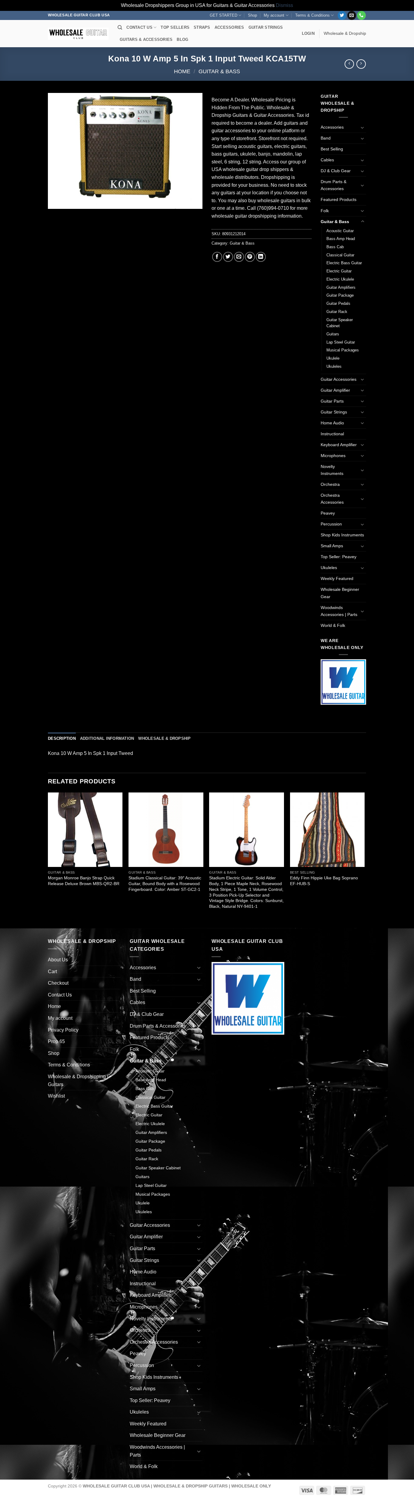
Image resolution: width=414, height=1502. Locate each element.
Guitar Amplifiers (341, 287)
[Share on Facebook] (217, 257)
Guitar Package (340, 295)
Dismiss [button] (284, 5)
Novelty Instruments (332, 470)
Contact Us (60, 994)
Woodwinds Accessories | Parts (339, 611)
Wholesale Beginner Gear (340, 593)
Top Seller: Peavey (338, 556)
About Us (58, 959)
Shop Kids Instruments (342, 534)
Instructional (332, 433)
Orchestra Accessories (332, 499)
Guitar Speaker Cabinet (339, 323)
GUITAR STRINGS (266, 27)
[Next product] (349, 64)
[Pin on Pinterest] (250, 257)
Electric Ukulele (340, 279)
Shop (252, 15)
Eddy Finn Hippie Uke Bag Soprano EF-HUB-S (324, 880)
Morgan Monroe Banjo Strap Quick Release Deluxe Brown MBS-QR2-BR (83, 880)
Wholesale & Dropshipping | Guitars (78, 1080)
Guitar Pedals (338, 303)
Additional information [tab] (107, 738)
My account (274, 15)
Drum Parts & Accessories (333, 185)
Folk (325, 210)
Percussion (331, 524)
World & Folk (333, 625)
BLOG (182, 39)
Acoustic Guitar (340, 231)
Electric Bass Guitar (344, 263)
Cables (327, 159)
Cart (52, 971)
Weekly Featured (337, 578)
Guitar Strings (334, 412)
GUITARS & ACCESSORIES (146, 39)
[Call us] (361, 15)
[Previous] (48, 859)
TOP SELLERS (175, 27)
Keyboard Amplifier (339, 444)
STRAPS (202, 27)
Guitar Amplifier (335, 390)
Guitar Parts (332, 401)
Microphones (333, 455)
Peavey (328, 513)
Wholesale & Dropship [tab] (164, 738)
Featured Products (338, 199)
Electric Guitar (339, 271)
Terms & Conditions (312, 15)
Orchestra (330, 484)
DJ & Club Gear (336, 170)
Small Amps (332, 545)
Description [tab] (62, 738)
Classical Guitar (340, 255)
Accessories (332, 127)
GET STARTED (223, 15)
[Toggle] (362, 127)
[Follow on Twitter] (342, 15)
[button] (308, 34)
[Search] (120, 27)
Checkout (58, 983)
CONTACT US (139, 27)
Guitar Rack (336, 311)
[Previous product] (361, 64)
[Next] (364, 859)
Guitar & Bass (219, 71)
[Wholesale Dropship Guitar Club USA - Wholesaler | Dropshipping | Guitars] (78, 34)
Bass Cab (335, 247)
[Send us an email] (351, 15)
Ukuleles (334, 366)
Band (326, 138)
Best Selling (332, 149)
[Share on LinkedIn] (261, 257)
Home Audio (332, 422)
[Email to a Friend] (239, 257)
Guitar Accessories (338, 379)
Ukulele (332, 358)
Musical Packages (342, 350)
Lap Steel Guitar (340, 342)
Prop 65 (56, 1041)
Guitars (332, 334)
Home (182, 71)
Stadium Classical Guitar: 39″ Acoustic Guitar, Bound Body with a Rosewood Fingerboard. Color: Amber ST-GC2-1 (165, 883)
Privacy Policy (63, 1030)
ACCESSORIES (229, 27)
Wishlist (56, 1096)
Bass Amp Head (340, 238)
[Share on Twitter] (228, 257)
